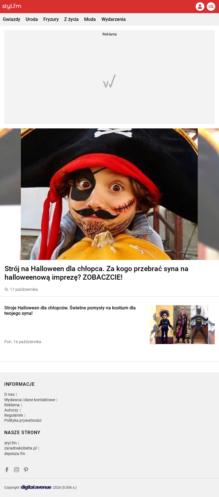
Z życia (71, 19)
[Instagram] (16, 470)
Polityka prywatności (22, 420)
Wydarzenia (114, 19)
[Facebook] (6, 470)
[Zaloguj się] (200, 6)
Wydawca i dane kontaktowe (29, 399)
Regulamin (13, 415)
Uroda (32, 19)
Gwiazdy (11, 19)
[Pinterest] (26, 470)
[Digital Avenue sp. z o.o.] (36, 487)
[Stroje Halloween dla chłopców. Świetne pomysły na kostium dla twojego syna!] (182, 324)
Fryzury (51, 19)
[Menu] (211, 6)
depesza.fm (14, 453)
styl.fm (10, 443)
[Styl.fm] (15, 7)
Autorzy (11, 410)
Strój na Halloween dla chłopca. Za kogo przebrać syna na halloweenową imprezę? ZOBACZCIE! (96, 273)
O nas (9, 394)
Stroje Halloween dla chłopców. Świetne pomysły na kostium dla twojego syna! (70, 310)
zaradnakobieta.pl (20, 448)
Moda (90, 19)
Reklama (12, 405)
